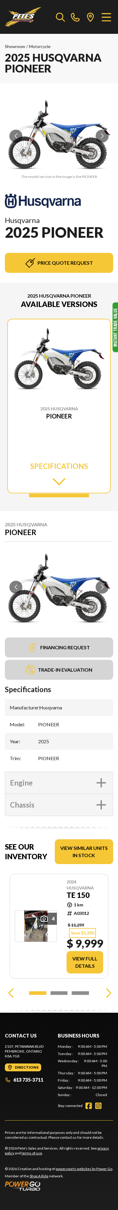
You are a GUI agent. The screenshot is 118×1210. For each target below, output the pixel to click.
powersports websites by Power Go (84, 1168)
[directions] (90, 16)
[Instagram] (98, 1105)
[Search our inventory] (60, 16)
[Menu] (106, 17)
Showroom (15, 46)
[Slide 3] (80, 993)
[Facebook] (88, 1105)
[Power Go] (59, 1186)
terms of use (31, 1153)
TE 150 (78, 895)
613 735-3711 (28, 1080)
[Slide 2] (59, 993)
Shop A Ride (39, 1176)
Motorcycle (40, 46)
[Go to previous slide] (15, 136)
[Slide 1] (59, 495)
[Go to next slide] (102, 136)
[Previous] (11, 993)
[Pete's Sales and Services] (23, 17)
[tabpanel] (82, 1070)
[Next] (107, 993)
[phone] (75, 16)
